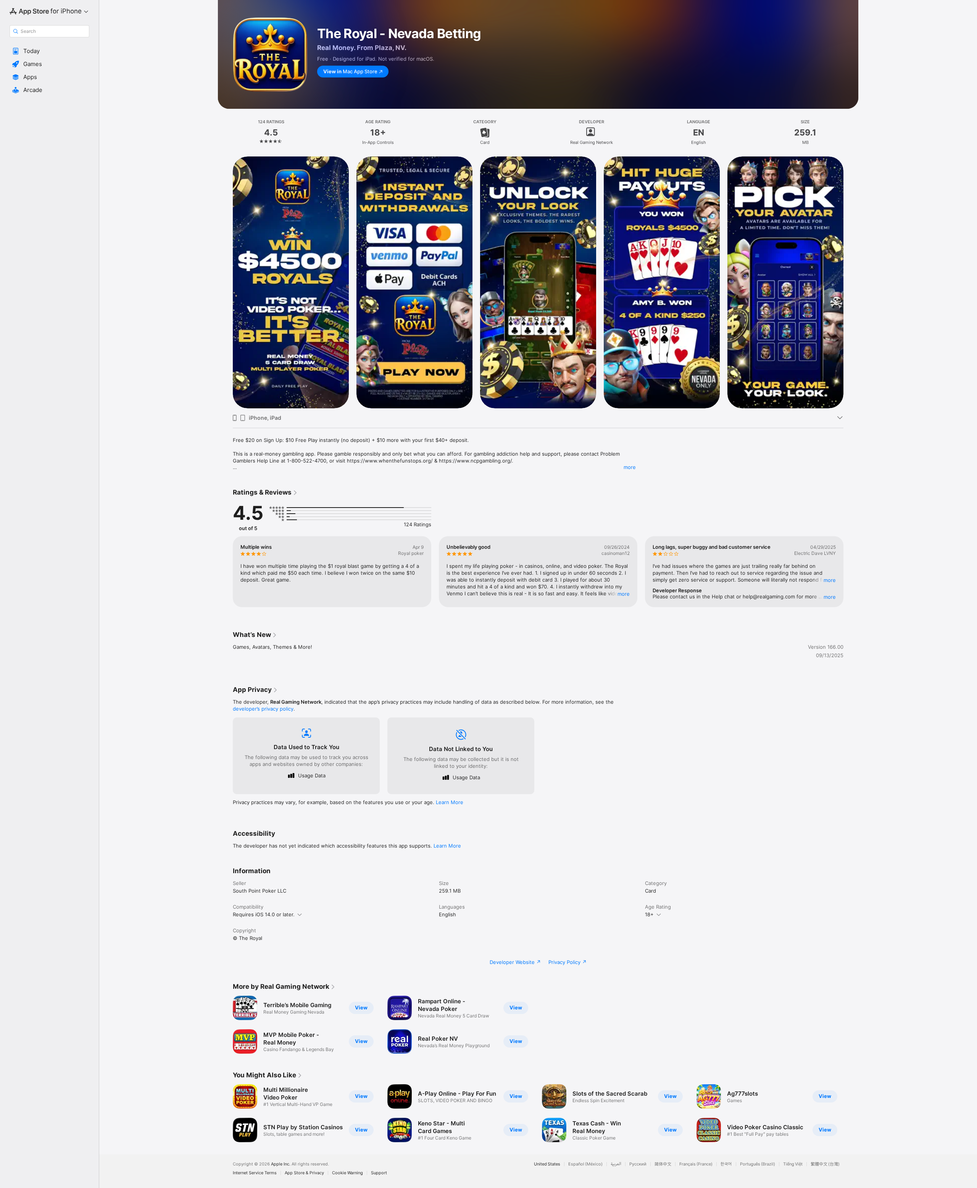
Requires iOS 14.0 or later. (264, 914)
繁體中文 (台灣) (825, 1164)
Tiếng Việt (793, 1164)
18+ (649, 914)
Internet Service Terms (255, 1173)
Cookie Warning (347, 1173)
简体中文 (663, 1164)
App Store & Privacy (304, 1173)
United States (547, 1164)
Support (379, 1173)
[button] (49, 51)
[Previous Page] (225, 282)
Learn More (449, 802)
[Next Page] (851, 282)
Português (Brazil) (757, 1164)
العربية (616, 1164)
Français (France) (696, 1164)
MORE (623, 594)
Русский (637, 1164)
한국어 (726, 1164)
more (630, 467)
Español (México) (585, 1164)
